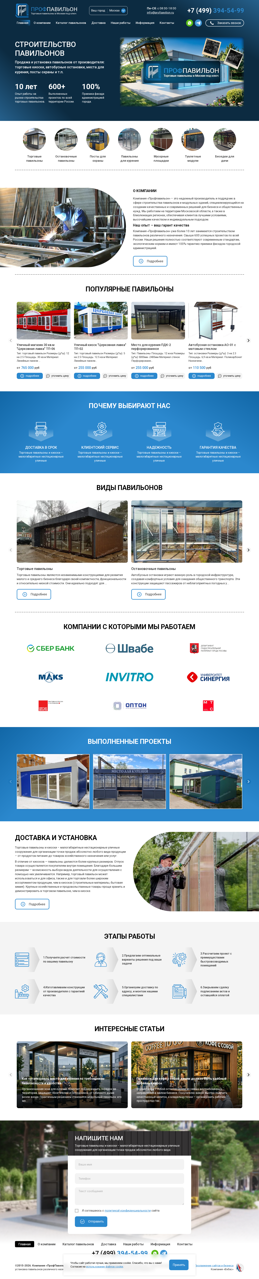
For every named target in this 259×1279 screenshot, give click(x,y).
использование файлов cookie (104, 1266)
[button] (248, 340)
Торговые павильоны (34, 158)
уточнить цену (60, 375)
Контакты (167, 23)
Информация (145, 23)
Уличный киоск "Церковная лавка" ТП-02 (100, 347)
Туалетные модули (193, 158)
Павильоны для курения (129, 158)
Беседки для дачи (224, 158)
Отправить (96, 1221)
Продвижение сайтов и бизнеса (214, 1265)
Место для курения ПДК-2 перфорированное (151, 347)
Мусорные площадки (161, 158)
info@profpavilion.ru (160, 12)
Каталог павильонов (71, 23)
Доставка (98, 23)
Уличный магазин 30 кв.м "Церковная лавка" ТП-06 (36, 347)
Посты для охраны (98, 158)
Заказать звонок (229, 23)
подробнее (32, 375)
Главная (22, 23)
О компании (42, 23)
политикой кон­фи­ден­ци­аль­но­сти (128, 1210)
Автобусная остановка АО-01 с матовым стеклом (212, 347)
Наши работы (120, 23)
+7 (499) (215, 10)
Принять (179, 1265)
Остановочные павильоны (66, 158)
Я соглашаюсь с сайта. (121, 1210)
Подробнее (155, 261)
